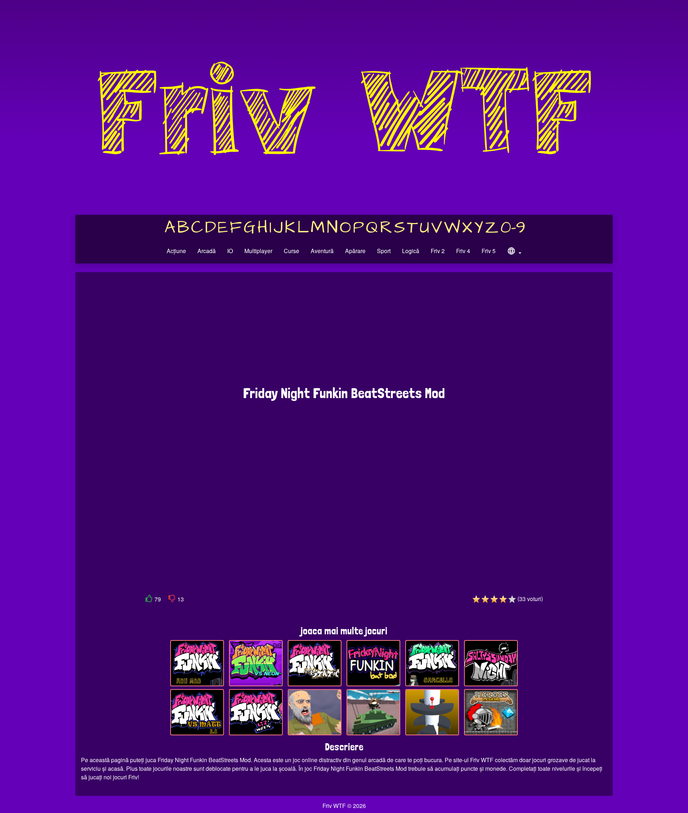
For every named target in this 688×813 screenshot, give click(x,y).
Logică (410, 251)
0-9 (513, 227)
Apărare (355, 251)
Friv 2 (438, 251)
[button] (514, 252)
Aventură (322, 251)
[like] (149, 599)
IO (230, 251)
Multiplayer (258, 251)
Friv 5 (489, 251)
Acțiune (176, 251)
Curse (291, 251)
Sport (384, 251)
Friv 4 (463, 251)
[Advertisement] (344, 332)
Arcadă (206, 251)
